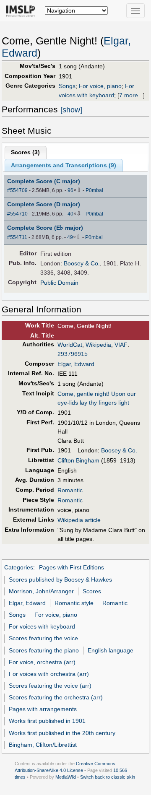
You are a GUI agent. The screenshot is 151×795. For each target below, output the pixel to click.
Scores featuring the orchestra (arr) (56, 697)
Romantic (70, 490)
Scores (92, 591)
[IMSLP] (22, 10)
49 (70, 237)
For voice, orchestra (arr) (42, 662)
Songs (67, 86)
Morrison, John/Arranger (41, 591)
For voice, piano (100, 86)
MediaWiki (65, 776)
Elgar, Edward (75, 364)
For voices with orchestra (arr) (49, 673)
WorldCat (69, 344)
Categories (18, 567)
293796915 (72, 354)
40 (70, 214)
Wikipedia (98, 344)
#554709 (17, 190)
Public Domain (59, 282)
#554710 (17, 214)
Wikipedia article (79, 520)
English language (110, 650)
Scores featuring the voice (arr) (50, 685)
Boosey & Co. (82, 263)
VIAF (121, 344)
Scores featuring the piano (44, 650)
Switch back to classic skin (107, 776)
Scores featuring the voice (43, 638)
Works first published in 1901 (47, 720)
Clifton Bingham (78, 460)
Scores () (25, 152)
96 (70, 190)
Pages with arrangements (43, 709)
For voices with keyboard (42, 626)
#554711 (17, 237)
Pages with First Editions (71, 567)
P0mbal (94, 190)
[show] (71, 110)
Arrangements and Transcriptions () (63, 165)
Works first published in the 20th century (62, 733)
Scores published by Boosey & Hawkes (60, 579)
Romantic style (74, 603)
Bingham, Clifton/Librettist (43, 744)
